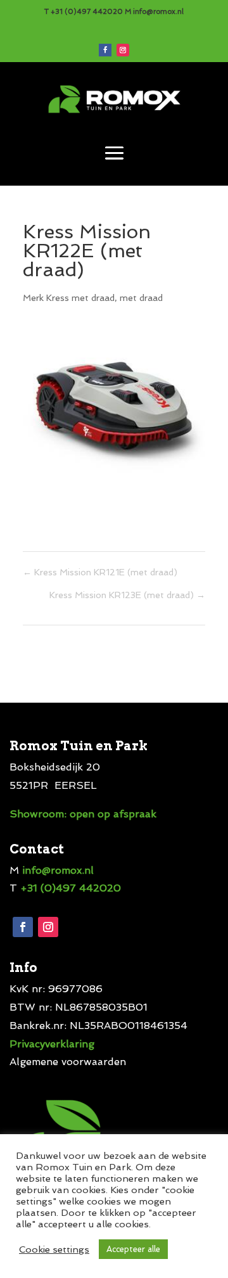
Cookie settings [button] (54, 1249)
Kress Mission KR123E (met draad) (127, 595)
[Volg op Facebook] (105, 50)
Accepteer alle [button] (133, 1249)
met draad (141, 298)
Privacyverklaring (52, 1044)
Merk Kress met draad (69, 298)
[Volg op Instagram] (123, 50)
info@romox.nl (157, 12)
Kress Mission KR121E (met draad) (100, 572)
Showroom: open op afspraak (83, 814)
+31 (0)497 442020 (87, 12)
